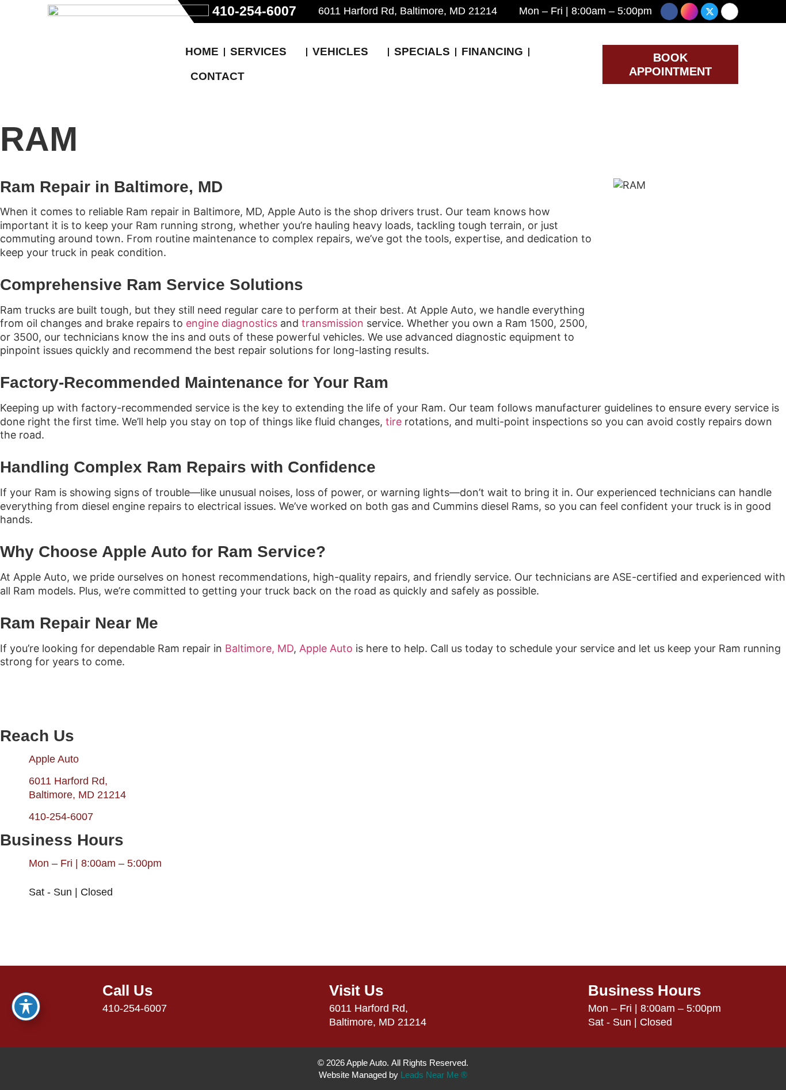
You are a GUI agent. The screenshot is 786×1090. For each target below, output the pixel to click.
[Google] (729, 11)
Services (258, 51)
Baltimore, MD (259, 648)
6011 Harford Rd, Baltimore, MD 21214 (407, 11)
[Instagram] (689, 11)
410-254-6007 (254, 10)
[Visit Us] (306, 998)
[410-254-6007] (14, 817)
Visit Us (356, 990)
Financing (492, 51)
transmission (333, 323)
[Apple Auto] (14, 759)
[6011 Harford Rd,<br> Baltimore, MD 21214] (14, 788)
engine (202, 323)
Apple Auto (326, 648)
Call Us (127, 990)
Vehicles (340, 51)
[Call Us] (79, 998)
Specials (422, 51)
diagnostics (249, 323)
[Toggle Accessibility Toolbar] (26, 1006)
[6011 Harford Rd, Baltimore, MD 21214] (309, 11)
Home (202, 51)
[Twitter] (709, 11)
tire (394, 422)
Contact (217, 76)
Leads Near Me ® (433, 1075)
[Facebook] (669, 11)
